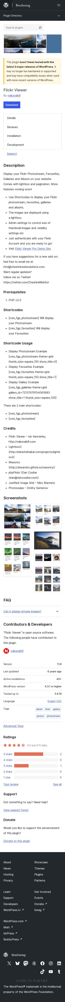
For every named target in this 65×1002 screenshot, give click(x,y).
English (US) (55, 701)
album (39, 709)
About (7, 862)
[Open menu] (59, 5)
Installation (14, 136)
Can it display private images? (22, 611)
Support (12, 153)
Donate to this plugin (16, 841)
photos (40, 716)
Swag (39, 910)
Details (11, 118)
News (7, 868)
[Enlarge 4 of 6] (57, 536)
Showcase (41, 862)
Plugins (38, 874)
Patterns (39, 880)
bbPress (10, 933)
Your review (10, 784)
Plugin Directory (12, 15)
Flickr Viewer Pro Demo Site (33, 248)
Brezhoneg (18, 955)
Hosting (8, 874)
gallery (56, 709)
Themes (39, 868)
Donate (40, 904)
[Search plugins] (40, 27)
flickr (47, 709)
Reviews (12, 127)
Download (12, 104)
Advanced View (13, 726)
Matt (8, 927)
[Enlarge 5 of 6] (57, 557)
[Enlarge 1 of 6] (26, 508)
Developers (10, 904)
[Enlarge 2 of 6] (26, 536)
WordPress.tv (13, 910)
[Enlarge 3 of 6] (57, 508)
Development (15, 144)
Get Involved (42, 891)
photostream (53, 716)
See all (57, 784)
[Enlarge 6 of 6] (57, 570)
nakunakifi (14, 95)
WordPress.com (15, 921)
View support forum (15, 810)
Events (38, 897)
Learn (7, 891)
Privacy (8, 880)
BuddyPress (12, 939)
